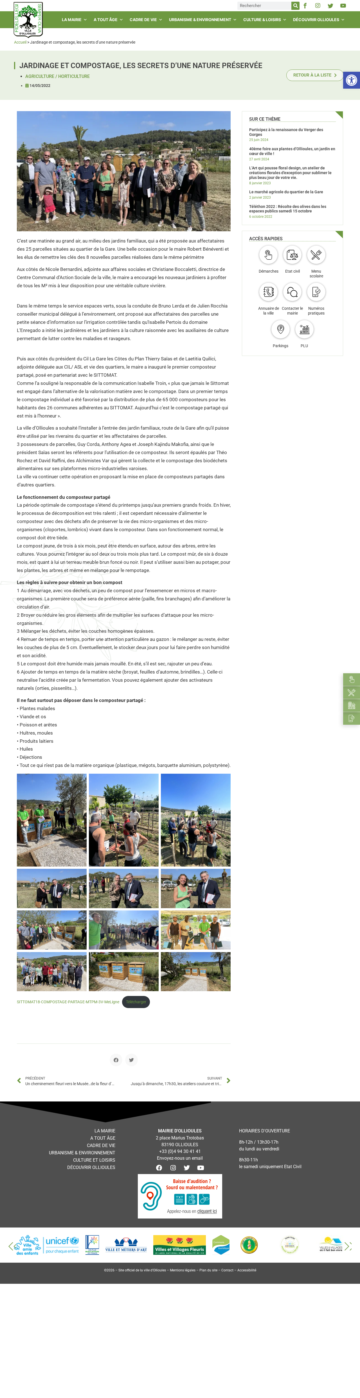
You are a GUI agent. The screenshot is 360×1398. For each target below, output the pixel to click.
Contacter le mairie (292, 310)
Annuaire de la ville (268, 310)
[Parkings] (280, 329)
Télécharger (136, 1002)
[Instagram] (317, 5)
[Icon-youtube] (343, 5)
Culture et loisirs (94, 1160)
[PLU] (304, 329)
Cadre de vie (143, 19)
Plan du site (208, 1270)
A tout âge (106, 19)
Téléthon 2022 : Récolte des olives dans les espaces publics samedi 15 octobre (287, 209)
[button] (116, 1060)
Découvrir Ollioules (316, 19)
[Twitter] (187, 1168)
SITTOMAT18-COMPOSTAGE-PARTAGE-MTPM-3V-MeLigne (68, 1002)
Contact (227, 1270)
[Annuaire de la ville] (268, 292)
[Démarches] (268, 255)
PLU (304, 346)
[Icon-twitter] (330, 5)
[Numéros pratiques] (316, 292)
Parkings (280, 346)
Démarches (268, 271)
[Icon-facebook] (305, 5)
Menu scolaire (316, 273)
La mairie (72, 19)
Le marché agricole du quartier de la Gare (286, 192)
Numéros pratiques (316, 310)
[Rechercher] (295, 6)
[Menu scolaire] (316, 255)
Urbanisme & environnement (200, 19)
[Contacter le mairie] (292, 292)
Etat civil (292, 271)
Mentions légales (182, 1270)
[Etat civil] (292, 255)
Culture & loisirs (262, 19)
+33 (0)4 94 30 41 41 (180, 1151)
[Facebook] (159, 1168)
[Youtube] (200, 1168)
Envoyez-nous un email (180, 1158)
